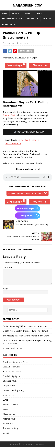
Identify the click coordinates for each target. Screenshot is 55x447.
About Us (47, 19)
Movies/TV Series (11, 404)
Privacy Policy (9, 24)
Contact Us (32, 19)
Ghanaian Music (10, 380)
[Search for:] (27, 310)
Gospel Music (9, 385)
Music (14, 13)
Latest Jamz (24, 43)
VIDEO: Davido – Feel (12, 348)
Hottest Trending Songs (14, 390)
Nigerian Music (9, 418)
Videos (26, 13)
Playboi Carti (9, 115)
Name (5, 288)
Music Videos (9, 414)
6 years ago (10, 43)
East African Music (11, 366)
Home (4, 13)
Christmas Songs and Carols (15, 362)
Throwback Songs (11, 428)
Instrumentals (9, 395)
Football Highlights (11, 376)
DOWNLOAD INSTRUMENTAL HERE (25, 193)
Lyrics (39, 13)
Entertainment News (12, 19)
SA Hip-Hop (8, 423)
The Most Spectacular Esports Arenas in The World (26, 335)
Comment (7, 267)
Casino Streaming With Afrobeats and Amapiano (25, 326)
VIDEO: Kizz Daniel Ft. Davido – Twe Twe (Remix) (25, 331)
